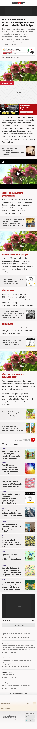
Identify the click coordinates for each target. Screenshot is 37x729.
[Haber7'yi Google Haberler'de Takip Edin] (18, 51)
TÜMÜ (32, 620)
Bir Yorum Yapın (19, 625)
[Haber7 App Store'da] (30, 716)
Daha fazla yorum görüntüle (17, 693)
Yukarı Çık (30, 703)
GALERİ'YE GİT (7, 83)
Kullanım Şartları (5, 703)
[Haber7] (18, 3)
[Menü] (3, 3)
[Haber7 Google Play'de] (30, 720)
